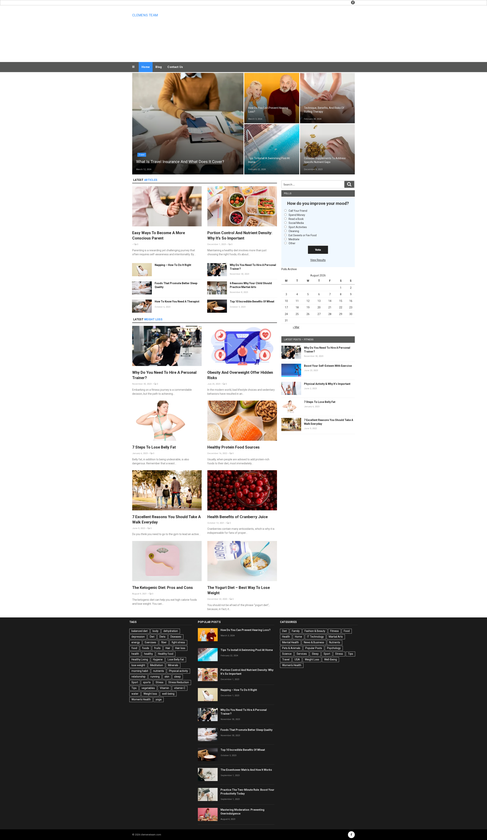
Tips (134, 688)
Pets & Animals (291, 648)
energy (135, 642)
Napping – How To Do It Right (173, 264)
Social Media (296, 222)
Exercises (150, 642)
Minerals (173, 665)
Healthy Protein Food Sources (233, 447)
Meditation (156, 665)
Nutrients (311, 152)
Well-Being (330, 659)
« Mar (296, 327)
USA (297, 659)
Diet (152, 636)
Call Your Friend (298, 210)
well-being (168, 693)
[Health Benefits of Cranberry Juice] (242, 490)
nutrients (158, 670)
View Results (318, 260)
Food (347, 630)
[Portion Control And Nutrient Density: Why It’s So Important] (242, 207)
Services (302, 653)
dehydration (170, 630)
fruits (157, 648)
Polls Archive (289, 269)
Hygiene (158, 659)
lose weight (138, 665)
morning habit (139, 670)
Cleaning (294, 231)
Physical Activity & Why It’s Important (327, 383)
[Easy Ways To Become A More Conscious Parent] (167, 207)
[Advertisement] (282, 32)
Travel (142, 155)
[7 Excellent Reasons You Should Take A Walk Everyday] (167, 490)
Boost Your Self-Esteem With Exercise (328, 365)
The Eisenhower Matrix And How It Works (246, 769)
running (155, 676)
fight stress (178, 642)
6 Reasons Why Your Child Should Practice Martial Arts (251, 285)
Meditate (294, 239)
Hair (168, 648)
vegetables (148, 688)
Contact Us (175, 67)
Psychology (334, 648)
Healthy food (165, 653)
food (134, 648)
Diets (162, 636)
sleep (177, 676)
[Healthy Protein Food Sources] (242, 421)
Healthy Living (139, 659)
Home (146, 67)
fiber (164, 642)
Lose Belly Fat (176, 659)
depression (138, 636)
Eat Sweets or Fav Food (303, 235)
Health (254, 102)
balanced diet (139, 630)
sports (147, 682)
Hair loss (180, 648)
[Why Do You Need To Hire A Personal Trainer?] (167, 346)
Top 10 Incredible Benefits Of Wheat (252, 301)
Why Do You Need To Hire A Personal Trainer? (253, 266)
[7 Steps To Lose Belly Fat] (167, 421)
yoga (159, 699)
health (135, 653)
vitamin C (179, 688)
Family (296, 630)
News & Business (314, 642)
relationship (138, 676)
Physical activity (178, 670)
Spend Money (297, 214)
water (134, 693)
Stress (159, 682)
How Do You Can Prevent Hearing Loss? (245, 630)
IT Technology (315, 636)
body (155, 630)
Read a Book (296, 218)
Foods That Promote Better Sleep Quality (176, 285)
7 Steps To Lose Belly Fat (154, 447)
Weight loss (150, 693)
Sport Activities (298, 227)
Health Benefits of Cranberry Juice (237, 517)
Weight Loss (312, 659)
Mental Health (290, 642)
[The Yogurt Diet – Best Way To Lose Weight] (242, 561)
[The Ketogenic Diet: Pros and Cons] (167, 561)
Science (287, 653)
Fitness (334, 630)
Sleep (315, 653)
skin (167, 676)
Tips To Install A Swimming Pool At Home (246, 649)
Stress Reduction (178, 682)
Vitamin (164, 688)
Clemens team (145, 15)
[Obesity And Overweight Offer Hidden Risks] (242, 346)
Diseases (175, 636)
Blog (158, 67)
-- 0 (135, 244)
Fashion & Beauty (315, 630)
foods (145, 648)
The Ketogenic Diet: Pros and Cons (162, 587)
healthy (148, 653)
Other (292, 243)
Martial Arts (336, 636)
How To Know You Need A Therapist (177, 301)
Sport (134, 682)
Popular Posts (313, 648)
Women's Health (141, 699)
